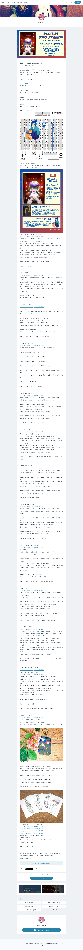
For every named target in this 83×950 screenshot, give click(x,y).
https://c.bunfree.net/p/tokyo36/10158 (32, 506)
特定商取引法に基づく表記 (52, 943)
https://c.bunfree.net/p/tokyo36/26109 (32, 590)
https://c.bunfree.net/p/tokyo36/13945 (32, 828)
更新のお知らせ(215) (54, 903)
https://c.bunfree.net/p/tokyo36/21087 (32, 717)
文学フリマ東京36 (25, 83)
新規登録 (78, 2)
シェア (30, 869)
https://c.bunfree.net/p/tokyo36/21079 (32, 826)
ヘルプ (26, 943)
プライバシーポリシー (40, 943)
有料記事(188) (29, 906)
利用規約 (31, 943)
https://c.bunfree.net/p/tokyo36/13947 (32, 831)
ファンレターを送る (42, 930)
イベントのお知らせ (29, 65)
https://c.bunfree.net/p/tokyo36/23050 (32, 674)
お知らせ (22, 943)
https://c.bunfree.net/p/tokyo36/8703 (32, 395)
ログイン (70, 2)
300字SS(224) (29, 903)
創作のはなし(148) (53, 906)
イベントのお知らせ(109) (29, 910)
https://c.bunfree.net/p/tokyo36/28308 (32, 307)
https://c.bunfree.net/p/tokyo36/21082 (32, 629)
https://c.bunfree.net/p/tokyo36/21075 (32, 547)
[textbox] (41, 464)
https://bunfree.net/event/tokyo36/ (41, 863)
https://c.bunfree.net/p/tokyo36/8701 (32, 468)
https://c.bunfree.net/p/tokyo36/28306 (32, 236)
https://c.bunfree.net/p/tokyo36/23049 (32, 670)
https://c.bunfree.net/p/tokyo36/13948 (32, 833)
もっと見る (54, 910)
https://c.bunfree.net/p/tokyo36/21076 (32, 345)
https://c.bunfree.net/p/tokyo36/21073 (32, 764)
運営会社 (61, 943)
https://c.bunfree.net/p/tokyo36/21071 (32, 432)
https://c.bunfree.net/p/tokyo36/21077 (32, 275)
